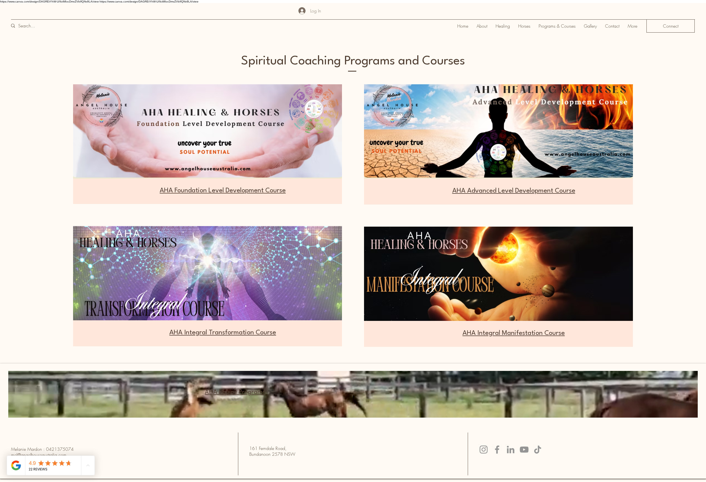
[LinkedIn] (510, 449)
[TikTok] (537, 449)
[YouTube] (524, 449)
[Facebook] (497, 449)
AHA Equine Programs (235, 392)
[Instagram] (483, 449)
